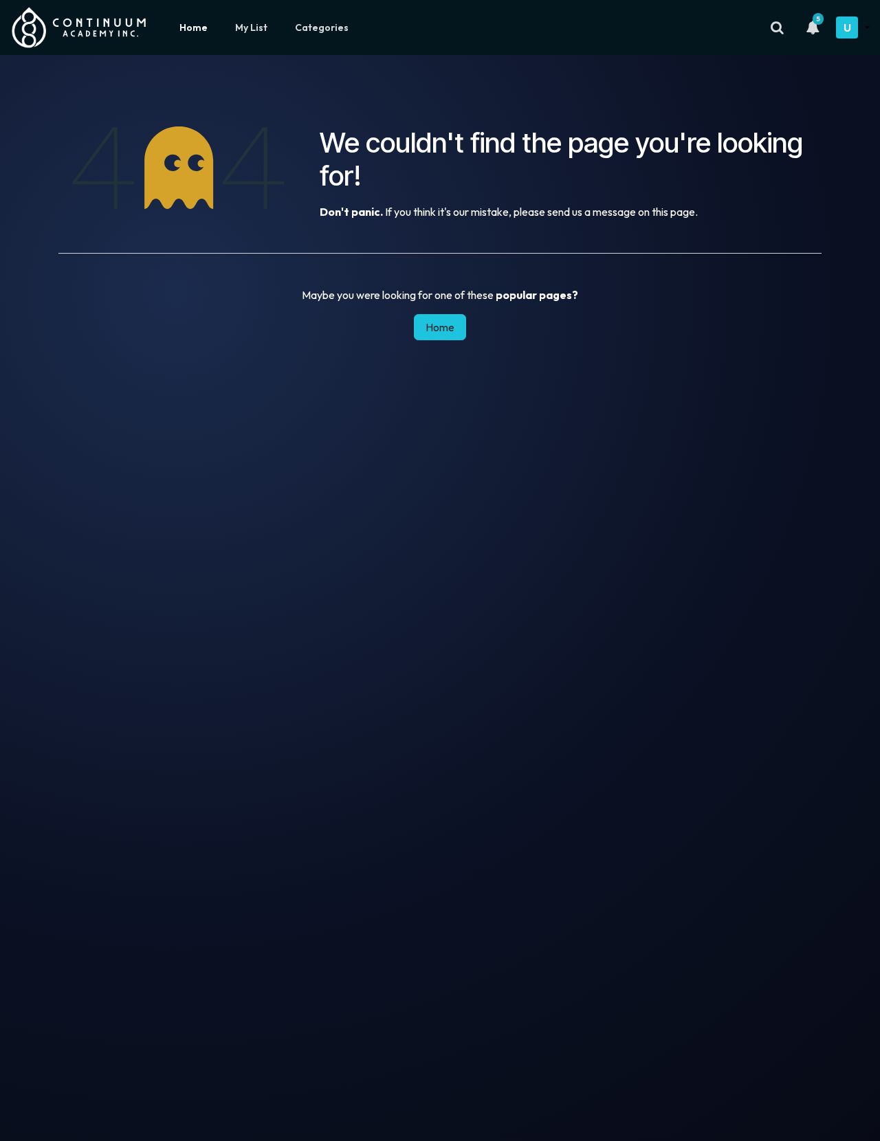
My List (251, 27)
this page (673, 212)
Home (193, 27)
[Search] (777, 27)
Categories (322, 27)
